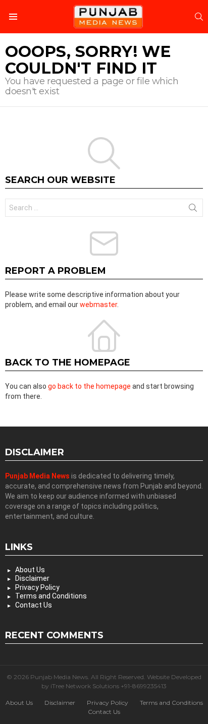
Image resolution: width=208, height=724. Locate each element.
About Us (30, 570)
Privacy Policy (37, 587)
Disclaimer (32, 578)
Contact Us (33, 605)
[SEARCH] (199, 17)
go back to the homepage (89, 386)
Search (193, 210)
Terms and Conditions (51, 596)
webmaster (98, 304)
